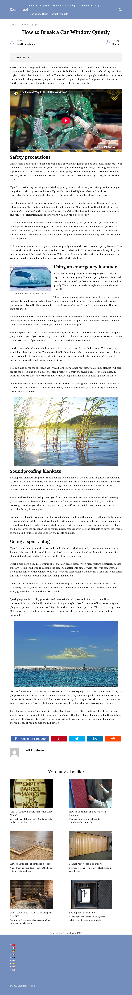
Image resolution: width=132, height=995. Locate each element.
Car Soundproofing (89, 5)
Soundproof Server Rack (82, 912)
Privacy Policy (69, 933)
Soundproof (19, 9)
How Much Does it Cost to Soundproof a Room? (31, 914)
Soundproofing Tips (39, 5)
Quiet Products (60, 13)
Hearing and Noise (38, 13)
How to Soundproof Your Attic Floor (30, 863)
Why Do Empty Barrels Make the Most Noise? (31, 813)
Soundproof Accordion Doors (85, 863)
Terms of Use (56, 933)
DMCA (79, 933)
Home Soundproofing (64, 5)
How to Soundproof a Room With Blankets (87, 813)
